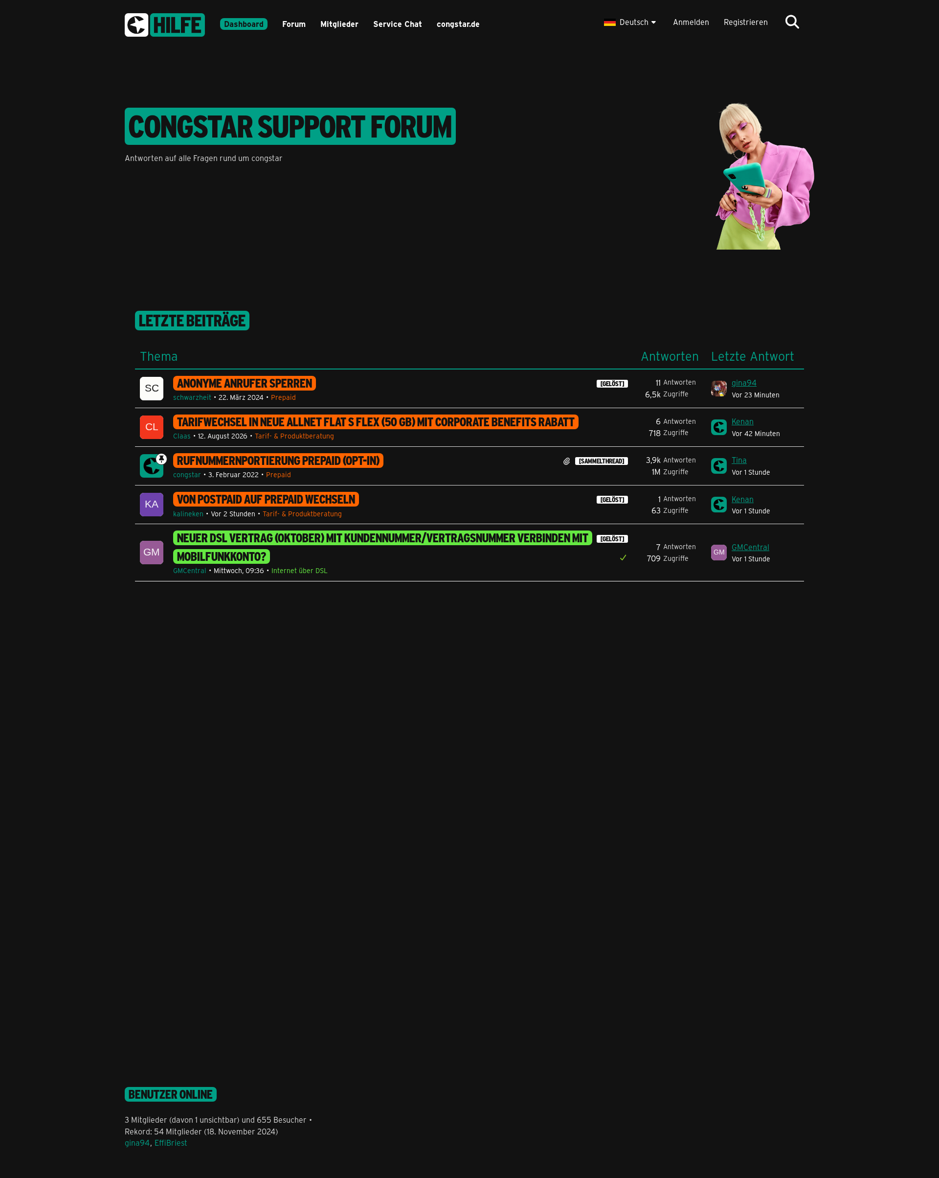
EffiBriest (171, 1142)
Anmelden (691, 22)
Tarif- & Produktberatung (294, 435)
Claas (182, 435)
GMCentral (189, 570)
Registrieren (746, 22)
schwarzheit (192, 397)
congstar (187, 474)
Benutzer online (171, 1094)
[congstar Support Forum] (165, 23)
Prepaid (283, 397)
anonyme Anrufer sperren (244, 383)
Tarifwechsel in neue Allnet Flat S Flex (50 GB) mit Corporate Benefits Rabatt (376, 422)
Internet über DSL (299, 570)
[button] (631, 22)
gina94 (744, 382)
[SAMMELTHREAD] (601, 461)
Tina (739, 460)
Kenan (743, 421)
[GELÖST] (612, 384)
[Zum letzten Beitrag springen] (719, 388)
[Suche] (792, 22)
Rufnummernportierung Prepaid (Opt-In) (278, 460)
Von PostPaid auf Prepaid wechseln (266, 499)
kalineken (188, 513)
